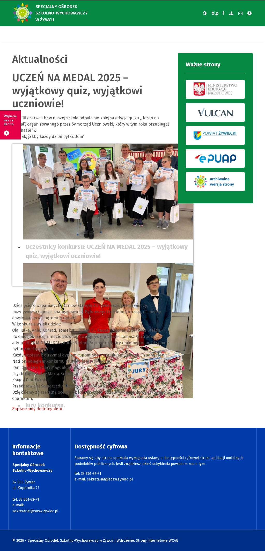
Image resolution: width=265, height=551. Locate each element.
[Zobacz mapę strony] (231, 13)
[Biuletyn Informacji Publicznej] (215, 13)
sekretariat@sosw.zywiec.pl (35, 511)
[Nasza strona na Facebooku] (223, 13)
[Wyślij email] (240, 13)
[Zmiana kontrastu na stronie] (204, 13)
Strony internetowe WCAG (157, 540)
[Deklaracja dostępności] (249, 13)
